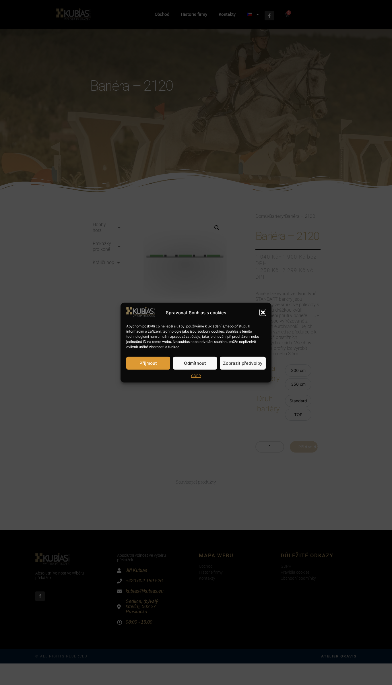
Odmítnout (195, 363)
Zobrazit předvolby (243, 363)
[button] (263, 312)
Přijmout (148, 363)
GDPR (196, 376)
